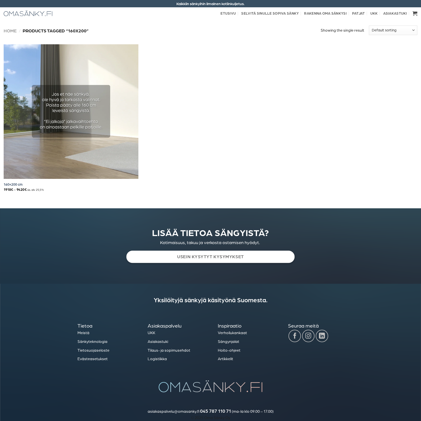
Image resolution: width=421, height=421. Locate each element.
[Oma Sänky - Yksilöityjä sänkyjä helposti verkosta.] (28, 13)
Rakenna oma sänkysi (325, 13)
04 (202, 411)
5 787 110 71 (218, 411)
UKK (374, 13)
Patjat (358, 13)
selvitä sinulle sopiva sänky (270, 13)
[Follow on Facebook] (294, 336)
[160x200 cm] (71, 111)
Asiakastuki (395, 13)
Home (10, 30)
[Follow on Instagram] (308, 336)
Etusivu (228, 13)
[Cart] (414, 13)
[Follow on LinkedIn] (322, 336)
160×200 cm (13, 184)
